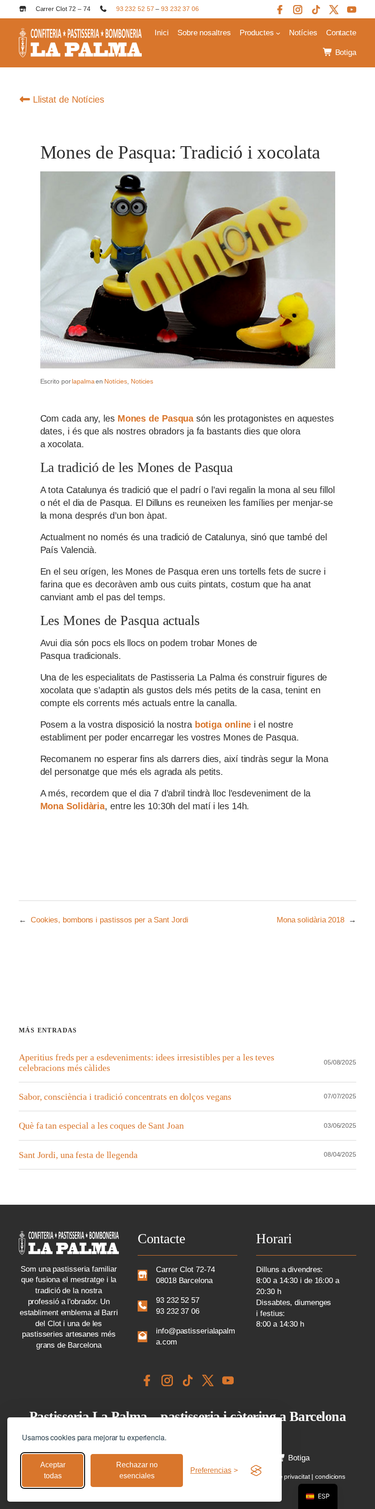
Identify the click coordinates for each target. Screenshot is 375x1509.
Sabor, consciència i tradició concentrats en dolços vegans (125, 1097)
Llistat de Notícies (67, 99)
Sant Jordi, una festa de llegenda (78, 1155)
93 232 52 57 (135, 8)
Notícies (115, 381)
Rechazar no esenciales (137, 1470)
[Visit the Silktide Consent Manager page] (256, 1471)
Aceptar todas (52, 1470)
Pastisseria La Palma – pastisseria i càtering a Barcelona (187, 1416)
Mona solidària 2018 (310, 920)
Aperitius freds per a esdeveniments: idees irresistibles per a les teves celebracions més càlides (146, 1062)
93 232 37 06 (180, 8)
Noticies (142, 381)
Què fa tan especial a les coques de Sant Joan (101, 1125)
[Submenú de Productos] (278, 33)
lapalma (83, 381)
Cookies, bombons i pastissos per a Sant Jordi (109, 920)
